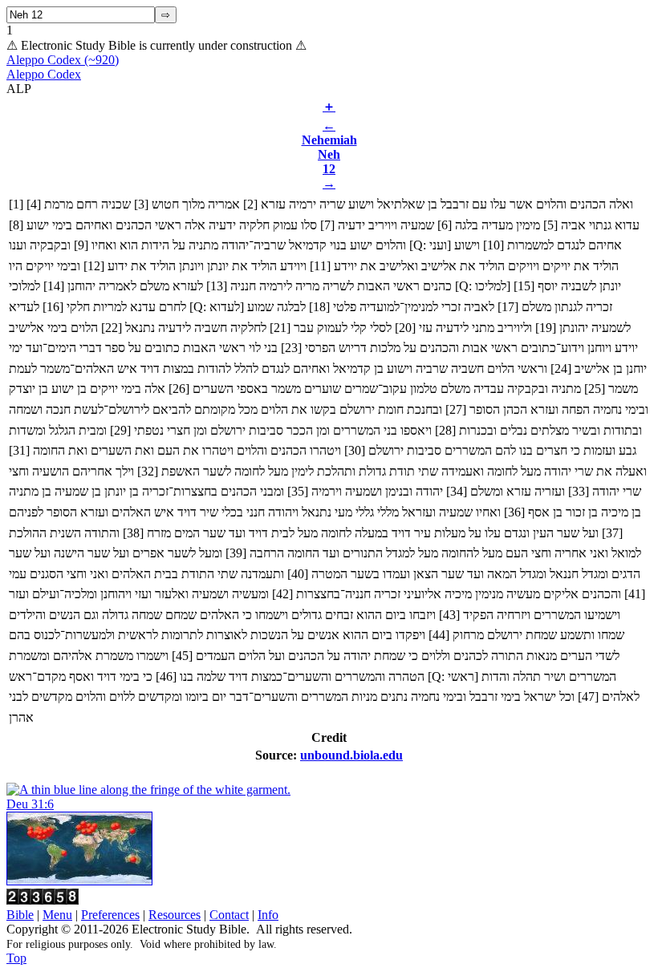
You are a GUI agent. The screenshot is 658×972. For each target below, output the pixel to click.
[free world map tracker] (79, 881)
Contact (229, 914)
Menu (57, 914)
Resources (174, 914)
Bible (20, 914)
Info (268, 914)
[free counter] (42, 900)
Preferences (110, 914)
